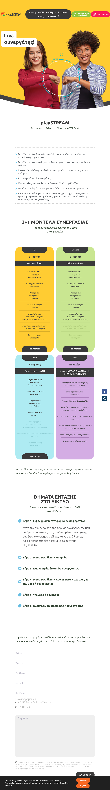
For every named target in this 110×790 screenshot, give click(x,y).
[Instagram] (104, 398)
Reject (83, 785)
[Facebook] (104, 391)
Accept (83, 780)
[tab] (55, 521)
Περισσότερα (34, 349)
